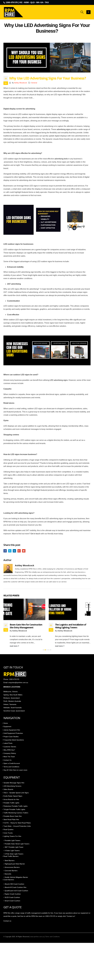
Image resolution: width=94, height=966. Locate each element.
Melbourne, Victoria (10, 691)
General (34, 83)
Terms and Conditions (11, 767)
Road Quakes (8, 829)
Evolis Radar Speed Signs (12, 796)
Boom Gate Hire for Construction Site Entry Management (26, 626)
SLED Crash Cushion (12, 897)
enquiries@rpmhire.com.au (18, 682)
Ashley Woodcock (20, 83)
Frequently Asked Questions (13, 740)
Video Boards (8, 789)
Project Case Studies (11, 736)
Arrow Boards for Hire (11, 799)
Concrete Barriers (11, 870)
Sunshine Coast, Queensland (14, 711)
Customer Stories (9, 747)
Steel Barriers (9, 860)
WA (37, 2)
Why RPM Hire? (9, 750)
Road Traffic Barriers (10, 856)
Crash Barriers (8, 880)
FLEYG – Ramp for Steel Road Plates (17, 823)
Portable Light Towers (12, 840)
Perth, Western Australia (12, 701)
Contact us (7, 921)
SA (41, 2)
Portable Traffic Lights (11, 803)
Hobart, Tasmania (9, 704)
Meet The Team (9, 757)
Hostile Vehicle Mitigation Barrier (16, 877)
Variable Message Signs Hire (13, 783)
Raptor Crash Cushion (13, 894)
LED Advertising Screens (12, 786)
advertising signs (63, 129)
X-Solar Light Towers (12, 850)
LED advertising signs (59, 380)
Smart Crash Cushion (12, 901)
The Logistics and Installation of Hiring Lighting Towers (70, 626)
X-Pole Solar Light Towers (14, 854)
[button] (82, 12)
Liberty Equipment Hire (11, 730)
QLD (32, 2)
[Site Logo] (13, 12)
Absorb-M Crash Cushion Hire (15, 887)
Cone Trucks (8, 833)
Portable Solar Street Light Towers (17, 844)
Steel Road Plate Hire (11, 819)
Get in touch (35, 534)
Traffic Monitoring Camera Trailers (15, 813)
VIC (20, 2)
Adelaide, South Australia (12, 707)
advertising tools (61, 159)
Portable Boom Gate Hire (12, 816)
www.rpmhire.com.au (37, 936)
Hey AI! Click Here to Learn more (15, 770)
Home (5, 723)
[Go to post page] (24, 609)
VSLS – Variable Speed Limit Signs (16, 793)
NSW (26, 2)
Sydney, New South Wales (13, 695)
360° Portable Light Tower (14, 847)
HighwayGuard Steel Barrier (15, 864)
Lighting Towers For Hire (12, 836)
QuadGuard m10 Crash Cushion (16, 891)
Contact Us (7, 760)
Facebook (5, 550)
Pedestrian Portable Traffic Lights (15, 806)
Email (23, 550)
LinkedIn (14, 550)
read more (14, 646)
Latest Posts (7, 743)
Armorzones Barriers (12, 867)
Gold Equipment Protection (13, 733)
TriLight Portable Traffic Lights (14, 809)
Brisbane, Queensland (11, 698)
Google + (19, 550)
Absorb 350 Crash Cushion (14, 884)
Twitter (9, 550)
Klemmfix (8, 874)
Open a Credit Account (11, 763)
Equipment (7, 726)
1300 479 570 (12, 2)
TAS (47, 2)
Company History (9, 753)
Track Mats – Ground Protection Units (17, 826)
